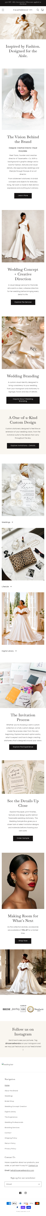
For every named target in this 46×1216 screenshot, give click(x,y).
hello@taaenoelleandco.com (22, 1170)
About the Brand (11, 1091)
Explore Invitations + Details (23, 445)
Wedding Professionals (14, 1122)
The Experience (11, 1117)
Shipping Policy (11, 1138)
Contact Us (33, 1165)
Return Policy (10, 1143)
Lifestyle (5, 587)
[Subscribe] (38, 1184)
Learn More (23, 195)
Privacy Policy (10, 1149)
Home (7, 1085)
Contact (8, 1133)
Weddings (6, 522)
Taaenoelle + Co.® (25, 1211)
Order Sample (23, 838)
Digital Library (8, 651)
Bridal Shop (9, 1101)
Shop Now (23, 941)
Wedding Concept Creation (16, 1106)
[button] (3, 9)
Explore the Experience (23, 747)
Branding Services (12, 1127)
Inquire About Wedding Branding (23, 400)
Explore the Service (23, 302)
